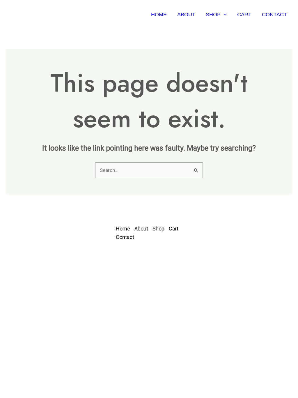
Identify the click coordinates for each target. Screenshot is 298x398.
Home (159, 14)
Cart (244, 14)
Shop (213, 14)
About (186, 14)
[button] (224, 14)
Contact (274, 14)
